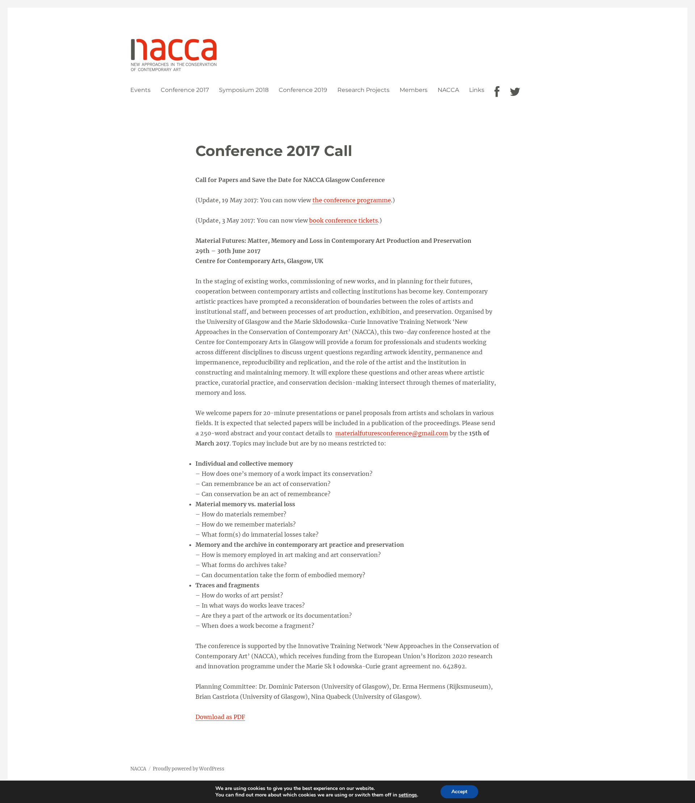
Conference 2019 (303, 89)
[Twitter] (515, 91)
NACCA (448, 89)
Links (476, 89)
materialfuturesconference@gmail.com (391, 433)
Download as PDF (220, 716)
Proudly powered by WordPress (188, 769)
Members (413, 89)
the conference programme (351, 200)
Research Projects (363, 89)
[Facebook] (497, 91)
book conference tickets (343, 220)
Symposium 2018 (244, 89)
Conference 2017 (185, 89)
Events (140, 89)
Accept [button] (459, 791)
